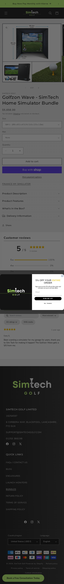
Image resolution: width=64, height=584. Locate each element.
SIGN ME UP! (48, 298)
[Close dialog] (62, 276)
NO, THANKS (48, 303)
